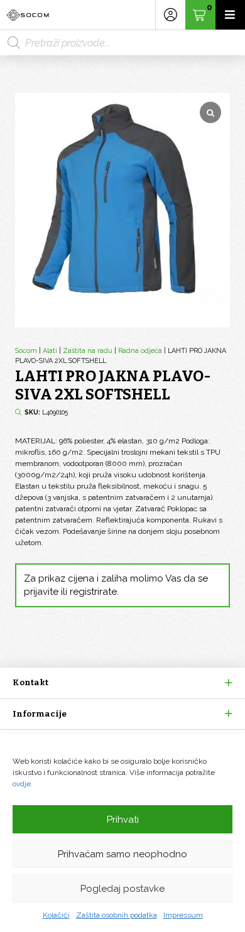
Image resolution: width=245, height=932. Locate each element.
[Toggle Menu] (230, 15)
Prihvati (123, 819)
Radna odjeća (140, 351)
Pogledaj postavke (122, 888)
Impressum (183, 915)
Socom (26, 351)
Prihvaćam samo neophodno (122, 854)
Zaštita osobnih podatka (116, 915)
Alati (50, 351)
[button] (122, 683)
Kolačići (56, 915)
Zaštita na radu (87, 351)
